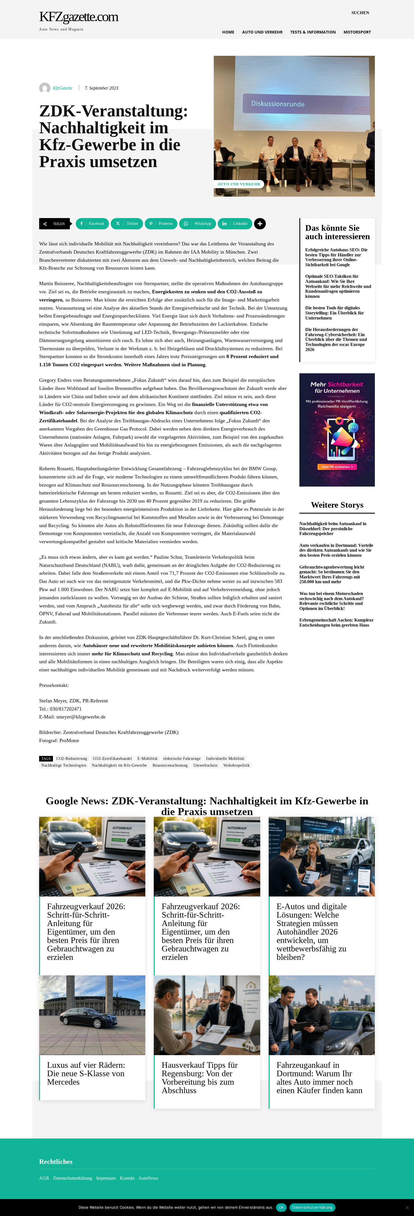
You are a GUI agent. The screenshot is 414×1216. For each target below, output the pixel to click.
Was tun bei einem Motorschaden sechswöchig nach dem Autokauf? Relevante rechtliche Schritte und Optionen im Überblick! (331, 601)
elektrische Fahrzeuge (182, 758)
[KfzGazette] (45, 88)
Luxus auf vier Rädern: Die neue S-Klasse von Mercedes (86, 1073)
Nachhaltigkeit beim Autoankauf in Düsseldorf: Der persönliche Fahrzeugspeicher (332, 528)
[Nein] (407, 1207)
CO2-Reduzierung (71, 758)
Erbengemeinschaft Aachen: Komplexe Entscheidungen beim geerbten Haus (336, 622)
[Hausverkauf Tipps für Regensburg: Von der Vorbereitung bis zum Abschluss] (207, 1015)
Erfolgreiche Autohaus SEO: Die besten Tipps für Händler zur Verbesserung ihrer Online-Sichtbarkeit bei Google (336, 257)
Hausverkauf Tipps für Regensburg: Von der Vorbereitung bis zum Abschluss (200, 1077)
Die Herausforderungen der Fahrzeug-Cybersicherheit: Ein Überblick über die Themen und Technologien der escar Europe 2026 (336, 339)
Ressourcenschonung (170, 765)
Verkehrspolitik (236, 765)
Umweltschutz (205, 765)
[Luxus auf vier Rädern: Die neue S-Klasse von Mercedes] (92, 1015)
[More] (260, 223)
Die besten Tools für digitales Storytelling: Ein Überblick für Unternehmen (334, 312)
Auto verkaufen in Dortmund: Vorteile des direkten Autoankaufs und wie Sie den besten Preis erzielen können (336, 550)
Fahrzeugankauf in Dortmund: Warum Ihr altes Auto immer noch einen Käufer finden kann (319, 1077)
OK (281, 1207)
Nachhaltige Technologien (63, 765)
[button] (360, 12)
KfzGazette (62, 88)
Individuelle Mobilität (225, 758)
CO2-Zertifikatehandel (112, 758)
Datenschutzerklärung (312, 1207)
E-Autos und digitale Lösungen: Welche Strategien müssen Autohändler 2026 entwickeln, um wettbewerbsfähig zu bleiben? (312, 932)
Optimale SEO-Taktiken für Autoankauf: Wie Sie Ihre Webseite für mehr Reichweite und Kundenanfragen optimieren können (338, 286)
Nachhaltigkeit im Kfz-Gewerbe (119, 765)
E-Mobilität (147, 758)
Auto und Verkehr (239, 184)
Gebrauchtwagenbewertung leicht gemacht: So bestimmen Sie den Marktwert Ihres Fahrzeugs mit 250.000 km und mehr (331, 574)
